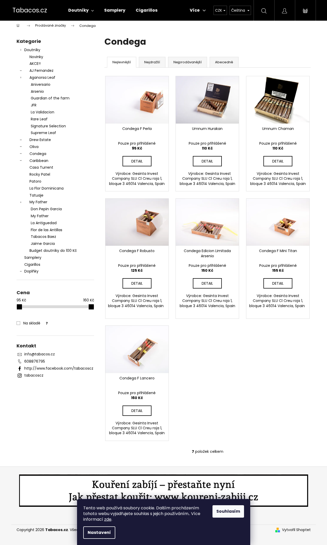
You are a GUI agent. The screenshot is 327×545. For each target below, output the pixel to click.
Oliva (34, 146)
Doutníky (32, 49)
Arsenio (37, 91)
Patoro (35, 181)
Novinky (36, 56)
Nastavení (99, 532)
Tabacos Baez (43, 236)
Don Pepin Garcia (46, 209)
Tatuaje (36, 195)
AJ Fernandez (41, 70)
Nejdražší (152, 62)
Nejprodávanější (187, 62)
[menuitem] (81, 10)
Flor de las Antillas (46, 229)
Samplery (32, 257)
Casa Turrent (41, 167)
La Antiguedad (44, 222)
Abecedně (224, 62)
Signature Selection (48, 126)
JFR (33, 105)
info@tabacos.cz (39, 354)
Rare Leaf (39, 119)
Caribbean (38, 160)
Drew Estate (40, 139)
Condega (37, 153)
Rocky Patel (39, 174)
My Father (38, 202)
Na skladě (35, 323)
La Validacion (42, 112)
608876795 (34, 361)
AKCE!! (35, 63)
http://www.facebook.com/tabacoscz (58, 368)
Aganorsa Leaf (42, 77)
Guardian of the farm (50, 98)
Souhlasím (228, 511)
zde (107, 519)
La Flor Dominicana (46, 188)
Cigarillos (32, 264)
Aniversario (40, 84)
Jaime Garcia (43, 243)
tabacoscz (33, 375)
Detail (137, 161)
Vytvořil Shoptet (296, 529)
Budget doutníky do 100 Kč (53, 250)
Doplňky (31, 271)
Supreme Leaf (43, 132)
